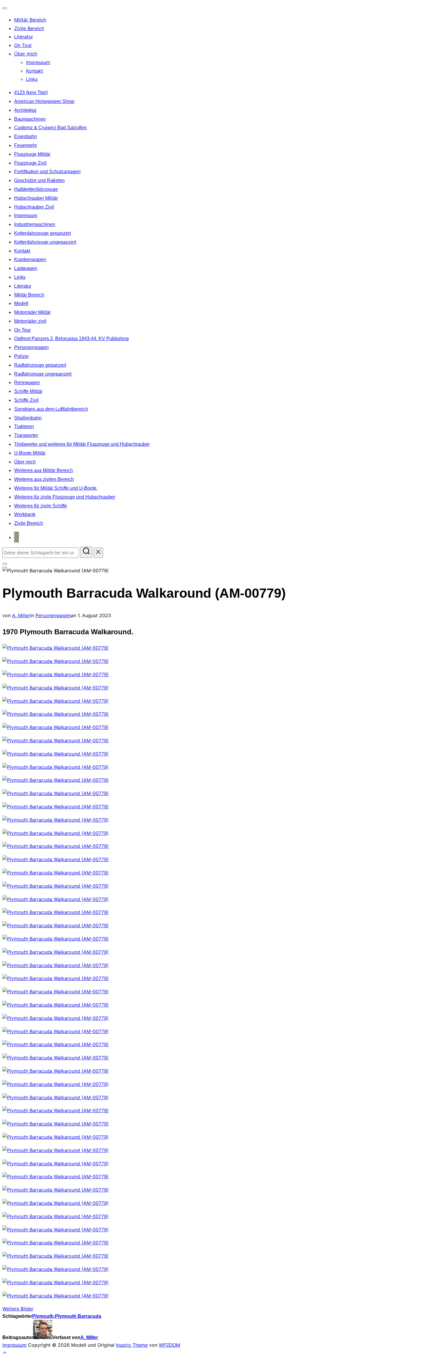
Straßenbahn (28, 417)
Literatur (23, 37)
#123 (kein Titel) (31, 92)
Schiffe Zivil (26, 400)
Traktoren (24, 426)
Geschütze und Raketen (39, 180)
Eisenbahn (25, 136)
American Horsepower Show (44, 101)
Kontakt (34, 71)
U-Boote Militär (29, 452)
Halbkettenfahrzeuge (36, 189)
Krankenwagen (30, 259)
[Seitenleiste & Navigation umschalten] (4, 564)
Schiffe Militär (28, 391)
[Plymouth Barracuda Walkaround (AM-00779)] (55, 648)
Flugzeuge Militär (32, 154)
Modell (21, 303)
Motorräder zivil (30, 321)
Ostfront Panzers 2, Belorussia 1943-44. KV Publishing (71, 338)
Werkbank (24, 514)
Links (31, 79)
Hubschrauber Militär (36, 198)
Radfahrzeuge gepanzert (40, 365)
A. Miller (21, 615)
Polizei (21, 356)
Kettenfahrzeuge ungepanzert (45, 242)
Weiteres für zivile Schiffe (40, 505)
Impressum (38, 62)
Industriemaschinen (34, 224)
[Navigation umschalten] (4, 8)
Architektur (25, 110)
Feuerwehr (25, 145)
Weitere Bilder (17, 1309)
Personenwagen (31, 347)
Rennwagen (27, 382)
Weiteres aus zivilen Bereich (44, 479)
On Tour (23, 45)
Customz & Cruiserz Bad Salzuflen (50, 127)
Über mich (25, 54)
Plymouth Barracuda (78, 1316)
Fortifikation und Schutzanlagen (47, 171)
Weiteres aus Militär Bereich (43, 470)
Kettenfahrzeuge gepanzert (42, 233)
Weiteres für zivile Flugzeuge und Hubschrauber (64, 496)
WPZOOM (169, 1345)
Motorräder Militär (32, 312)
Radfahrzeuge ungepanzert (42, 373)
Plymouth (43, 1316)
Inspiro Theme (132, 1345)
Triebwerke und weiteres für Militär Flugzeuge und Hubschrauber (82, 444)
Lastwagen (25, 268)
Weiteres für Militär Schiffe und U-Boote (56, 488)
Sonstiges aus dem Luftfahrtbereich (51, 409)
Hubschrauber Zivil (34, 206)
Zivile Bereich (29, 28)
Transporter (26, 435)
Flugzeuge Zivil (30, 163)
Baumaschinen (30, 119)
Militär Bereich (30, 20)
